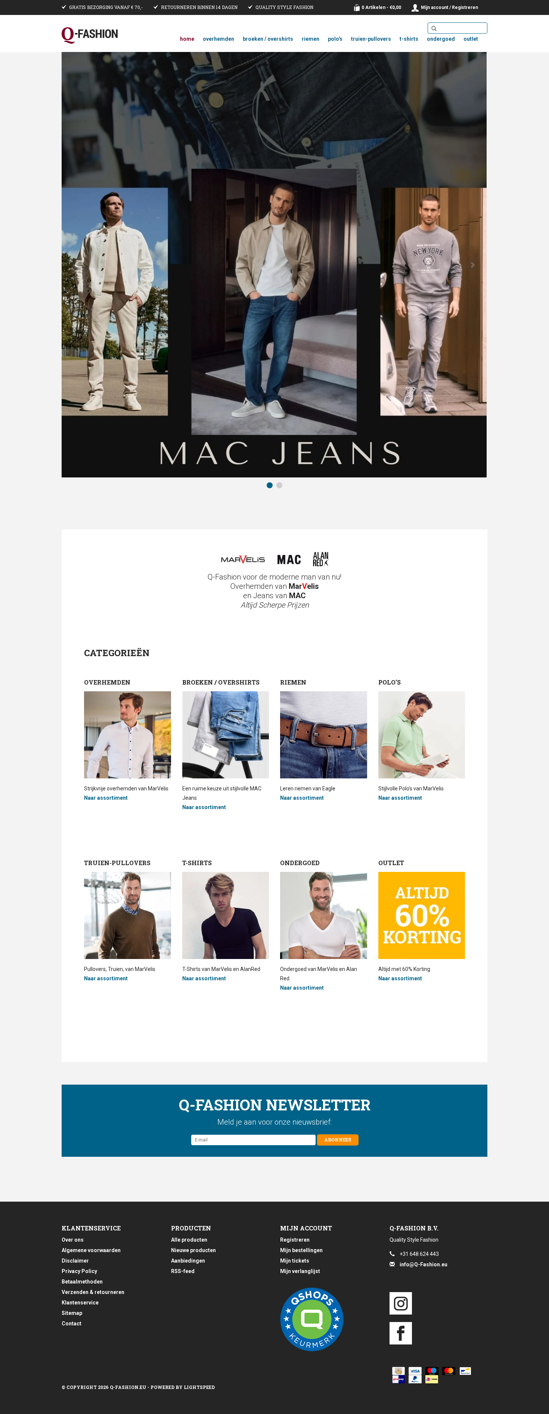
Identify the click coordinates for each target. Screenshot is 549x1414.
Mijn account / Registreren (449, 7)
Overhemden (218, 39)
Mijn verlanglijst (300, 1271)
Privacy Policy (79, 1271)
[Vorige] (76, 265)
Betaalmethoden (82, 1282)
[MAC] (274, 264)
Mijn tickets (294, 1261)
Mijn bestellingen (301, 1250)
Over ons (73, 1240)
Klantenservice (80, 1303)
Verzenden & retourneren (93, 1292)
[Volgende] (473, 265)
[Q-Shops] (329, 1319)
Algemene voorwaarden (91, 1250)
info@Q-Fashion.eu (423, 1264)
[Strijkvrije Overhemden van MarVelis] (242, 559)
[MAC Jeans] (289, 559)
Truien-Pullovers (371, 39)
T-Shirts (409, 39)
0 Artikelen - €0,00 (381, 7)
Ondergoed (441, 39)
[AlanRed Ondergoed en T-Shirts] (321, 559)
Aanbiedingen (188, 1261)
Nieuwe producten (193, 1250)
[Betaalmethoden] (397, 1371)
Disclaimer (75, 1261)
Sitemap (72, 1313)
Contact (71, 1324)
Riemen (310, 39)
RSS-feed (183, 1271)
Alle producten (189, 1240)
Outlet (470, 39)
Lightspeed (199, 1387)
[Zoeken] (434, 28)
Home (187, 39)
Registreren (295, 1240)
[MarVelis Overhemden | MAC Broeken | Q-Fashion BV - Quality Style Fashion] (90, 35)
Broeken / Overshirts (268, 39)
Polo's (335, 39)
